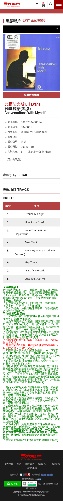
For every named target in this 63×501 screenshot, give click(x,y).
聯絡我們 (29, 463)
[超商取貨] (24, 474)
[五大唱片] (31, 457)
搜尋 (37, 4)
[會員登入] (50, 3)
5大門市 (9, 463)
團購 (19, 463)
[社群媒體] (46, 474)
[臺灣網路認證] (37, 478)
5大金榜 (56, 463)
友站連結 (32, 468)
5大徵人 (42, 463)
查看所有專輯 (31, 95)
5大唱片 (12, 4)
